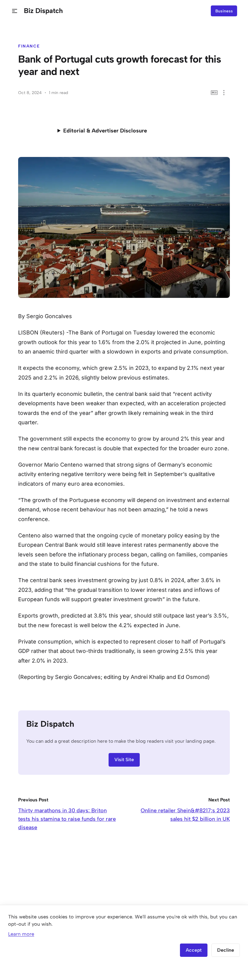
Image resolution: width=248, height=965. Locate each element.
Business (224, 10)
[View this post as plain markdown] (214, 92)
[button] (14, 11)
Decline (225, 950)
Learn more (21, 934)
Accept (194, 950)
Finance (29, 46)
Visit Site (124, 759)
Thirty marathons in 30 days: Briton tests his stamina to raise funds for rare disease (67, 819)
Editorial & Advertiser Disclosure (105, 130)
